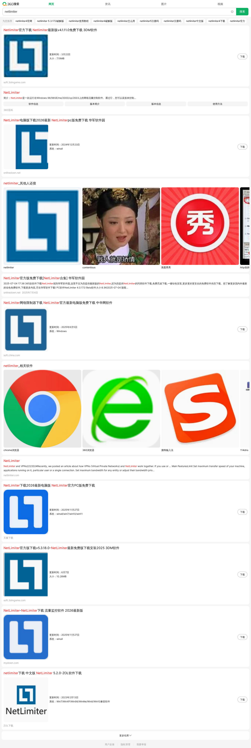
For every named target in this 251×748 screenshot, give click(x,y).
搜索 (242, 11)
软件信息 (33, 103)
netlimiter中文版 (195, 20)
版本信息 (156, 103)
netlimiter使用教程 (79, 20)
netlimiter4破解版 (103, 20)
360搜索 (12, 4)
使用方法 (217, 103)
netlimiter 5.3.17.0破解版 (50, 20)
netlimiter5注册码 (149, 20)
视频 (220, 4)
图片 (164, 4)
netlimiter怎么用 (126, 20)
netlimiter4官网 (24, 20)
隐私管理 (125, 744)
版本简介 (95, 103)
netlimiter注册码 (172, 20)
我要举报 (141, 744)
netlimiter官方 (237, 20)
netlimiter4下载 (216, 20)
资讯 (107, 4)
